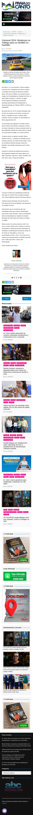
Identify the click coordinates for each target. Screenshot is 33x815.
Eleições (23, 325)
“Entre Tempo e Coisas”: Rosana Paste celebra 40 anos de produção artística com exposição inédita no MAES (16, 669)
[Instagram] (14, 277)
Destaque (6, 435)
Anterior (7, 298)
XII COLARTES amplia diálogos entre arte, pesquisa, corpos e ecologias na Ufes (16, 519)
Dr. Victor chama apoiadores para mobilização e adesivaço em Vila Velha (14, 482)
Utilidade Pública (21, 400)
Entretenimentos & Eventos (12, 627)
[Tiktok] (18, 277)
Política (12, 365)
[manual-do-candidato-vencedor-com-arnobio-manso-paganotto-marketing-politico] (16, 550)
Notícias (11, 50)
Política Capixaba (8, 330)
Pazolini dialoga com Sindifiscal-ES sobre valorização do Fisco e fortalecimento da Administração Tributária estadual (13, 757)
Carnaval (6, 50)
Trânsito (15, 50)
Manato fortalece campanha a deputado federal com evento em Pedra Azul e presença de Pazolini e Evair (16, 745)
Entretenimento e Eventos (10, 512)
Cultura (10, 509)
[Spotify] (20, 277)
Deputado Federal (8, 325)
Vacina (5, 402)
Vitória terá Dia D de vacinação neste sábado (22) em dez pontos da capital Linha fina (16, 407)
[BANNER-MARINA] (16, 605)
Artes (5, 509)
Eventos (20, 512)
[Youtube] (12, 277)
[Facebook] (16, 277)
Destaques (16, 325)
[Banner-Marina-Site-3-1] (16, 16)
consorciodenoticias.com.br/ (10, 273)
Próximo (26, 298)
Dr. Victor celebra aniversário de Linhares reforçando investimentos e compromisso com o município (15, 335)
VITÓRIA (20, 50)
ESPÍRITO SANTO (8, 327)
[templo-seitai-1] (16, 175)
